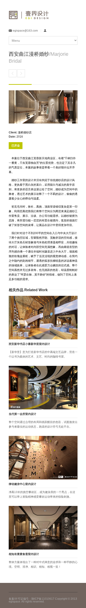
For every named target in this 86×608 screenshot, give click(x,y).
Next (69, 115)
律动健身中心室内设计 (22, 484)
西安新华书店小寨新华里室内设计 (29, 344)
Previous (61, 115)
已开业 (15, 145)
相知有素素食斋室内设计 (24, 554)
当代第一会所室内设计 (22, 414)
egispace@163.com (25, 30)
